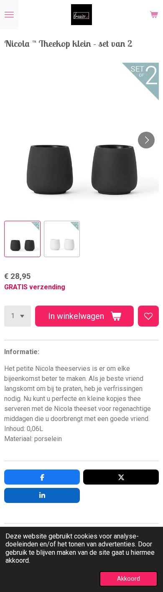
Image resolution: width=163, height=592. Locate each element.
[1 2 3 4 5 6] (17, 316)
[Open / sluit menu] (9, 14)
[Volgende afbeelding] (146, 140)
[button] (22, 239)
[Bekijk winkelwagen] (154, 14)
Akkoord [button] (128, 578)
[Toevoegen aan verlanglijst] (148, 316)
